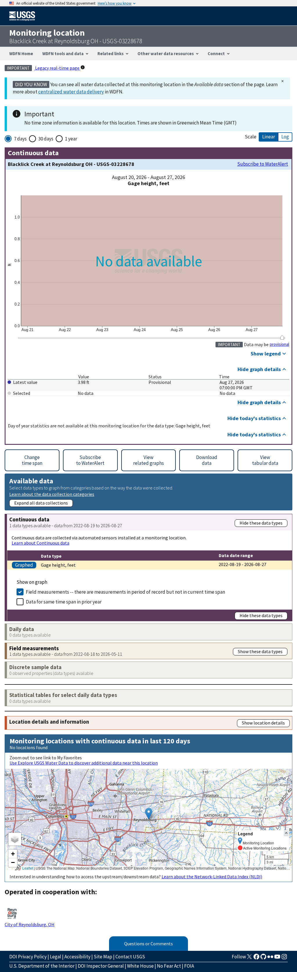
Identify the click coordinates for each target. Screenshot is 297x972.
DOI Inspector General (101, 966)
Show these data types (260, 651)
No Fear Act (169, 966)
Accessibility (77, 956)
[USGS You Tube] (277, 958)
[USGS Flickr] (270, 958)
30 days (45, 138)
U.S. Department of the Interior (42, 966)
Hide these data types (261, 523)
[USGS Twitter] (249, 958)
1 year (71, 138)
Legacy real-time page (57, 68)
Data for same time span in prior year (64, 602)
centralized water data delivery (71, 91)
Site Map (103, 956)
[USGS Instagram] (284, 958)
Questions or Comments (148, 943)
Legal (55, 956)
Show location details (263, 723)
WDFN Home (21, 53)
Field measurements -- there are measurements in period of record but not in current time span (125, 592)
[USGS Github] (263, 958)
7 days (20, 138)
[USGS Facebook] (256, 958)
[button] (148, 814)
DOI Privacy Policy (28, 956)
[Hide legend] (286, 833)
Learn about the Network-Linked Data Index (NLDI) (212, 876)
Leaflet (27, 868)
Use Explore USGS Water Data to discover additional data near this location (84, 763)
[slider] (282, 337)
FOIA (189, 966)
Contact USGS (130, 956)
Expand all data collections (41, 503)
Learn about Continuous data (40, 543)
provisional (279, 344)
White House (140, 966)
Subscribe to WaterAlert (262, 164)
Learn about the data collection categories (51, 494)
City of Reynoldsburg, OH (30, 924)
